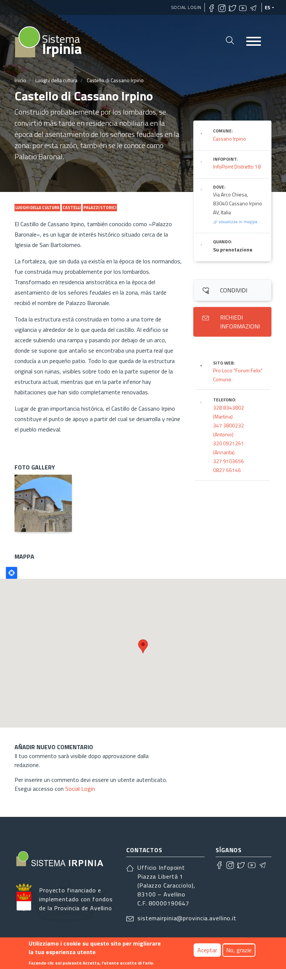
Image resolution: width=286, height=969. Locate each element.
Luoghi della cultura (56, 80)
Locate (11, 573)
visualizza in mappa (237, 221)
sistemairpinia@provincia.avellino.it (186, 918)
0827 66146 (227, 470)
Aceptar (207, 950)
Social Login (186, 7)
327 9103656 (228, 461)
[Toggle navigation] (253, 41)
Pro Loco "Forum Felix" (238, 370)
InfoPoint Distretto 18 (237, 166)
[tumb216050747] (43, 503)
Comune (222, 379)
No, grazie (239, 950)
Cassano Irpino (229, 138)
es (268, 7)
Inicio (20, 80)
